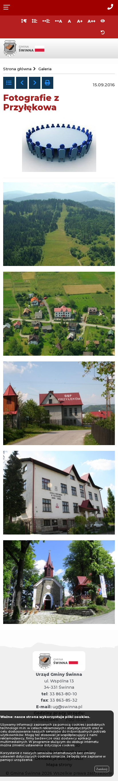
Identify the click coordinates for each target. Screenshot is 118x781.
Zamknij (101, 769)
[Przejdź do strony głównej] (24, 48)
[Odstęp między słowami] (46, 21)
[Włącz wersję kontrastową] (103, 21)
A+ (79, 21)
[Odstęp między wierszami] (34, 21)
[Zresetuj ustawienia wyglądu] (103, 32)
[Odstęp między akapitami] (24, 21)
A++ (91, 21)
